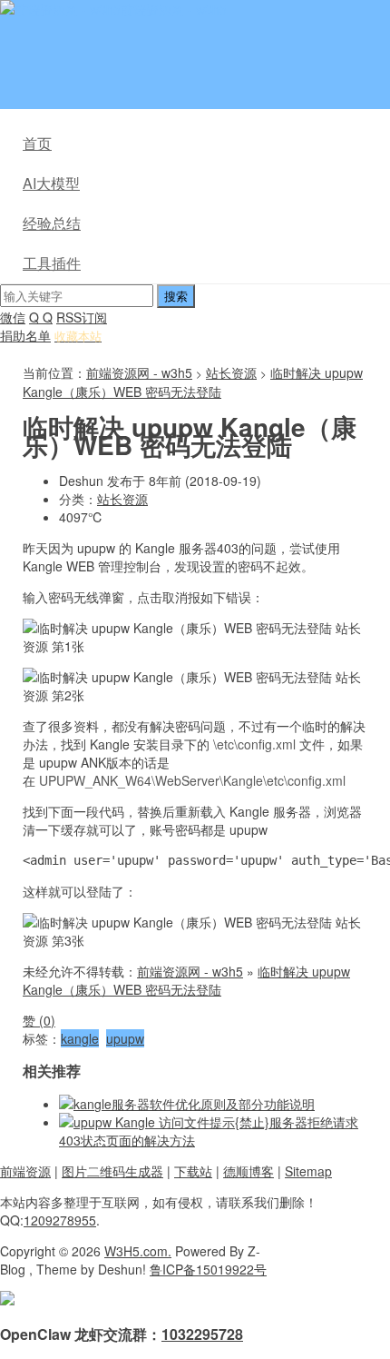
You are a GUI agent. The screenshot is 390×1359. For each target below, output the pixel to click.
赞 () (39, 1020)
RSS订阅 (81, 317)
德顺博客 (248, 1171)
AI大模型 (51, 183)
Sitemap (308, 1171)
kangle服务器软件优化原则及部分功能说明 (194, 1104)
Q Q (41, 317)
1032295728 (202, 1334)
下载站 (193, 1171)
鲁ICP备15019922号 (208, 1269)
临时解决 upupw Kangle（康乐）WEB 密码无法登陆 (193, 382)
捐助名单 (25, 335)
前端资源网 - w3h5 (174, 9)
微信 (12, 317)
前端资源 (25, 1171)
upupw (125, 1038)
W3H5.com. (137, 1251)
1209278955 (60, 1220)
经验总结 (52, 223)
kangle (80, 1038)
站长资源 (231, 372)
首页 (37, 143)
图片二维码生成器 (112, 1171)
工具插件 (52, 263)
